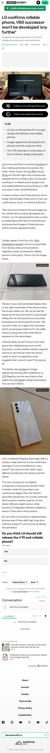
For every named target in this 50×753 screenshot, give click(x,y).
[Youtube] (20, 722)
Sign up (43, 597)
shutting (40, 164)
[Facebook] (3, 722)
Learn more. (43, 13)
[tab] (9, 616)
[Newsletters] (38, 722)
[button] (25, 2)
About (25, 680)
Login (45, 2)
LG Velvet (19, 380)
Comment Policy (20, 591)
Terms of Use (25, 701)
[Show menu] (2, 2)
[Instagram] (12, 722)
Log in (37, 597)
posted (19, 244)
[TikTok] (47, 722)
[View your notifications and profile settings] (45, 615)
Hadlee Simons (10, 44)
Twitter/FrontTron (42, 265)
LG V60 (32, 171)
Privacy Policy (25, 708)
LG (47, 74)
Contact (25, 687)
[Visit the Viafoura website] (42, 666)
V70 (4, 376)
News (4, 572)
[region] (25, 632)
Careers (25, 694)
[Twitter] (29, 722)
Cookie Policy (25, 715)
